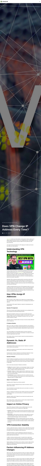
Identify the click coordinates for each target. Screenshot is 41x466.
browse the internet (20, 272)
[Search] (39, 1)
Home (3, 222)
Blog (4, 222)
